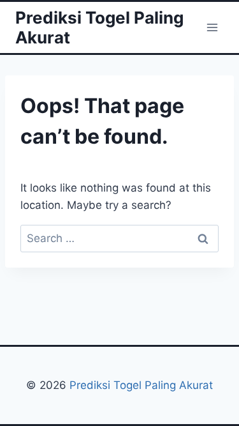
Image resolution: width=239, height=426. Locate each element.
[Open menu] (212, 27)
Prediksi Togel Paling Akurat (141, 385)
